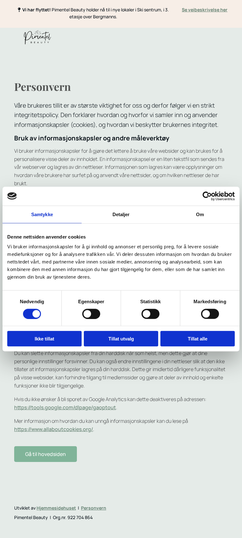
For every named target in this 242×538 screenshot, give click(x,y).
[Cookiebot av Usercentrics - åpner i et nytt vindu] (207, 196)
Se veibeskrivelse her (205, 10)
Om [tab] (200, 214)
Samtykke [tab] (42, 214)
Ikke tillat (44, 338)
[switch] (91, 314)
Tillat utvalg (121, 338)
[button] (45, 454)
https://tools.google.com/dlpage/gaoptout (65, 407)
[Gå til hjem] (37, 37)
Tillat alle (197, 338)
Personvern (93, 508)
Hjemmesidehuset (56, 508)
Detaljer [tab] (121, 214)
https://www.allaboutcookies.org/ (53, 429)
